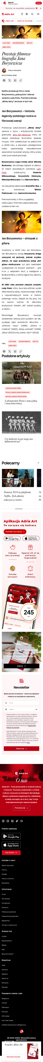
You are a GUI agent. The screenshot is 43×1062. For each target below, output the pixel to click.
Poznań (4, 1003)
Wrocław (5, 1012)
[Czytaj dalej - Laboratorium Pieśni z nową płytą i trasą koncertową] (21, 373)
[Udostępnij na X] (9, 80)
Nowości (5, 987)
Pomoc (4, 870)
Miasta (4, 945)
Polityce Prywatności (13, 727)
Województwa (7, 941)
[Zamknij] (1, 3)
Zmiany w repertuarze (9, 925)
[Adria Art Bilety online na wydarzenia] (8, 14)
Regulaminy (6, 921)
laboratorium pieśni (13, 388)
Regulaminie (32, 725)
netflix (29, 43)
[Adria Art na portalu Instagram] (3, 821)
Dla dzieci (5, 983)
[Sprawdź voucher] (32, 1051)
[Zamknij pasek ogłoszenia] (41, 8)
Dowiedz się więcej (14, 532)
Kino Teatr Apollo (7, 1020)
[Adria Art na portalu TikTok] (17, 821)
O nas (4, 894)
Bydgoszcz (5, 998)
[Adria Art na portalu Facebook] (7, 821)
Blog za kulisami (25, 21)
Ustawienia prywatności (10, 916)
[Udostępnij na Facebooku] (4, 80)
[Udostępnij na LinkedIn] (15, 80)
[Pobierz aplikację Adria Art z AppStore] (11, 845)
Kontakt (4, 874)
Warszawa (5, 1007)
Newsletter (5, 883)
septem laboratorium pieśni (16, 396)
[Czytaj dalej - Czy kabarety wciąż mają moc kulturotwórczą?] (21, 422)
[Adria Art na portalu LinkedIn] (12, 821)
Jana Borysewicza (22, 134)
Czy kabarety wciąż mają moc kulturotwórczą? (19, 440)
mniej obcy (6, 47)
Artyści (4, 936)
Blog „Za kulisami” (8, 954)
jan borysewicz (18, 43)
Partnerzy (5, 907)
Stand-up (5, 978)
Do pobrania (6, 903)
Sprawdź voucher (13, 1057)
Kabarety (5, 974)
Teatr (3, 965)
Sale (3, 949)
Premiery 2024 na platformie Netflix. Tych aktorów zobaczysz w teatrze (17, 496)
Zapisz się (20, 749)
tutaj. (28, 742)
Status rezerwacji (8, 865)
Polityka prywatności (9, 912)
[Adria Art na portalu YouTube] (21, 821)
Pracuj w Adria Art (8, 878)
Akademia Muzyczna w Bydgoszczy (14, 1025)
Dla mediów (6, 899)
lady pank (6, 43)
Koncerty (5, 970)
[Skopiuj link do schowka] (20, 80)
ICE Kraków (6, 1016)
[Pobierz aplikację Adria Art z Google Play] (11, 836)
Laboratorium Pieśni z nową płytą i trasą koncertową (21, 402)
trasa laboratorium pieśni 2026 (17, 392)
